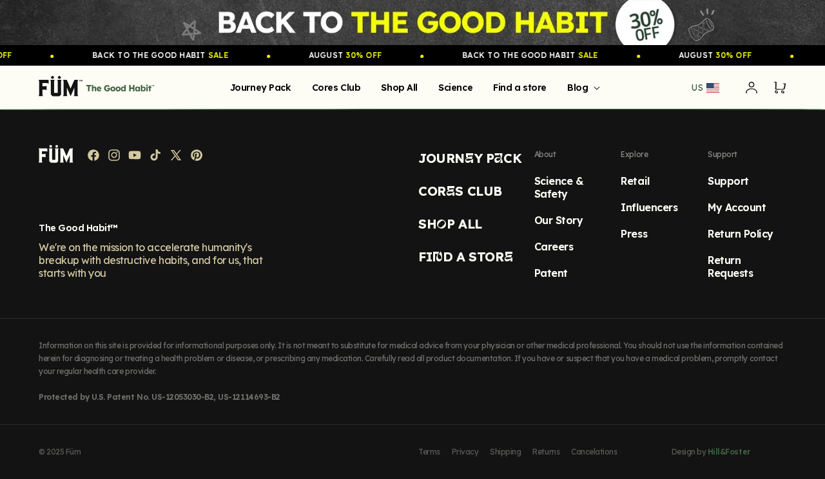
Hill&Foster (729, 451)
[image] (412, 22)
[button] (581, 87)
